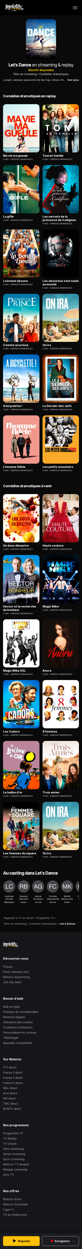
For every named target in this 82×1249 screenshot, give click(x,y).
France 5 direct (13, 1083)
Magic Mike (51, 606)
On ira (47, 345)
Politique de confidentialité (20, 1012)
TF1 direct (9, 1067)
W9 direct (9, 1098)
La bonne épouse (15, 281)
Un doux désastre (16, 545)
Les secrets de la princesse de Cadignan (59, 218)
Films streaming (13, 1149)
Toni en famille (53, 155)
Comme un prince (15, 345)
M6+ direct (10, 1088)
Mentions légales (14, 1017)
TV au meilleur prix (15, 1214)
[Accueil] (14, 7)
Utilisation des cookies (18, 1022)
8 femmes (50, 731)
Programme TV (13, 1133)
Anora (47, 670)
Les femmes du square (19, 853)
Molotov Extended (15, 1204)
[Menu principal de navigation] (75, 7)
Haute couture (53, 545)
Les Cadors (11, 731)
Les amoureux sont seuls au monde (61, 282)
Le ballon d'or (13, 792)
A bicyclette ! (12, 406)
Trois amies (51, 792)
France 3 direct (13, 1078)
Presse (7, 966)
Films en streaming (25, 74)
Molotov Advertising (16, 977)
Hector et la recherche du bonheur (19, 608)
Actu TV (8, 1174)
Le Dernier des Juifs (57, 406)
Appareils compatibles (17, 1043)
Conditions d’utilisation (18, 1027)
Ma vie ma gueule (15, 155)
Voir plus (73, 79)
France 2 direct (13, 1072)
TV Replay (10, 1138)
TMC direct (10, 1103)
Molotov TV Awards (16, 1164)
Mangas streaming (15, 1169)
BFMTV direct (12, 1109)
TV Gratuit (10, 1143)
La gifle (8, 216)
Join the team (12, 982)
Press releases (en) (16, 972)
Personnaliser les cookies (19, 1032)
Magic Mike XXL (14, 670)
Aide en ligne (11, 1006)
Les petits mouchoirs (58, 467)
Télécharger (11, 1037)
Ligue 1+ (8, 1209)
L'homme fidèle (14, 467)
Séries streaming (14, 1154)
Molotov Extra (12, 1199)
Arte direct (10, 1093)
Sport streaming (13, 1159)
